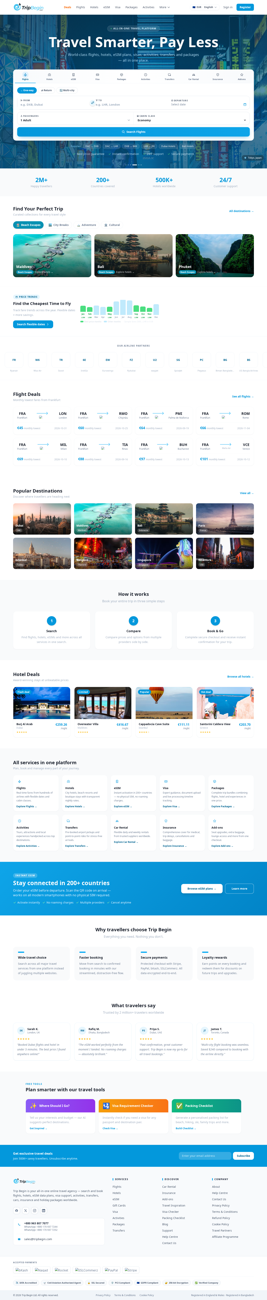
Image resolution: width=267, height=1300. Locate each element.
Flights (80, 7)
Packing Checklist (173, 1218)
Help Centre (170, 1237)
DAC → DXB (92, 146)
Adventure (86, 225)
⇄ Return (46, 90)
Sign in (228, 7)
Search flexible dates (31, 324)
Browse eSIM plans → (201, 888)
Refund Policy (221, 1218)
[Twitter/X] (25, 1210)
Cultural (112, 225)
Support (167, 1230)
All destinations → (241, 211)
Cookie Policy (220, 1224)
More (162, 7)
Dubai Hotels (168, 146)
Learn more (239, 888)
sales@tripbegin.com (38, 1239)
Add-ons (167, 1199)
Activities (148, 7)
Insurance (169, 1193)
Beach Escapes (28, 225)
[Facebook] (16, 1210)
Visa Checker (170, 1212)
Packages (131, 7)
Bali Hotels (188, 146)
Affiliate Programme (225, 1237)
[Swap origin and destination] (93, 103)
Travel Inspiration (173, 1205)
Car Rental (169, 1187)
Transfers (119, 1230)
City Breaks (58, 225)
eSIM (106, 7)
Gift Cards (119, 1205)
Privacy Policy (220, 1205)
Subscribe (243, 1156)
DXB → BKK (131, 146)
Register (245, 7)
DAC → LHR (111, 146)
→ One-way (27, 90)
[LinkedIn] (43, 1210)
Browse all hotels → (240, 676)
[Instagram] (34, 1210)
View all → (247, 493)
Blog (165, 1224)
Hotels (94, 7)
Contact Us (169, 1243)
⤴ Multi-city (67, 90)
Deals (67, 7)
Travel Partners (222, 1230)
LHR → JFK (149, 146)
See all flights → (243, 396)
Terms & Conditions (225, 1212)
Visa (117, 7)
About (216, 1187)
